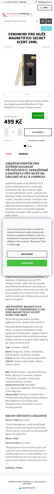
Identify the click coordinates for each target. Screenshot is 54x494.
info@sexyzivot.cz (45, 2)
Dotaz (29, 146)
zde (18, 244)
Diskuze (23, 154)
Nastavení (27, 254)
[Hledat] (37, 21)
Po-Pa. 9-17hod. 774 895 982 (15, 2)
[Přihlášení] (43, 21)
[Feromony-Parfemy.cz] (27, 13)
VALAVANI (46, 47)
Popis (9, 154)
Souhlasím (27, 263)
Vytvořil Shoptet (28, 487)
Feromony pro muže (36, 140)
